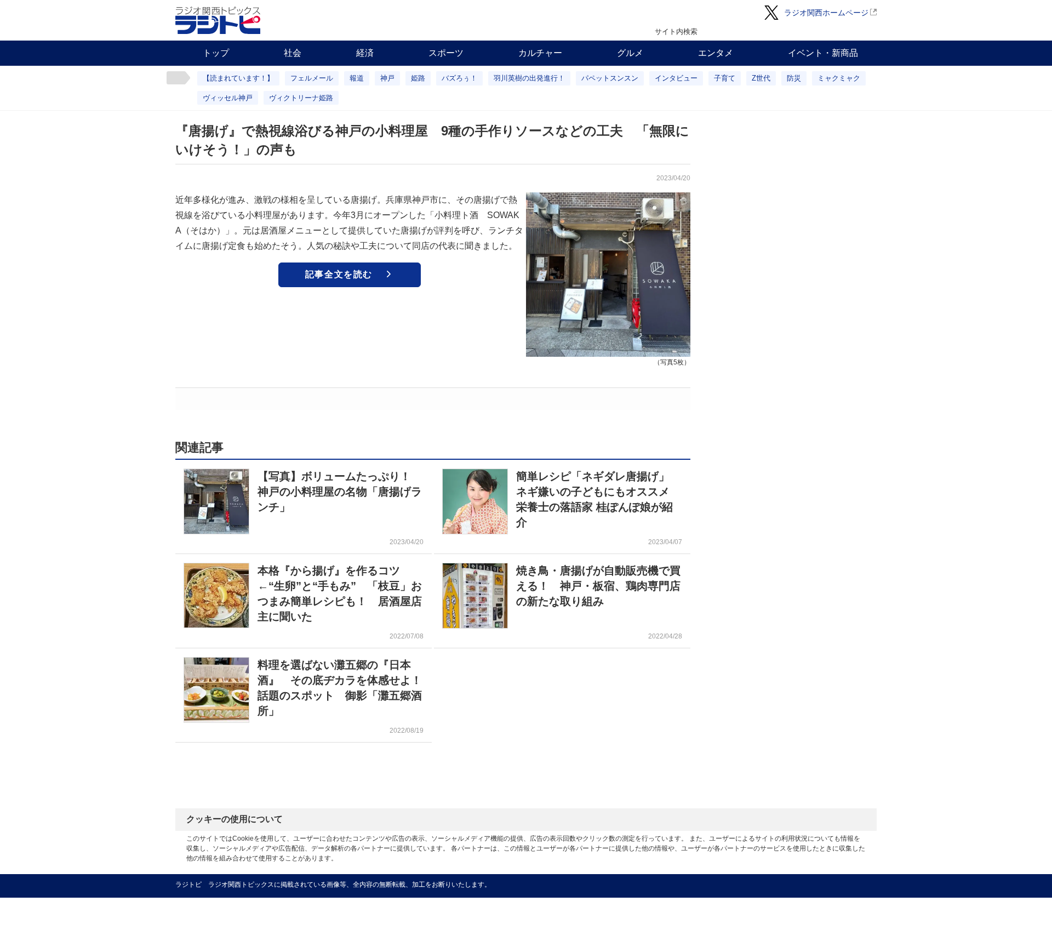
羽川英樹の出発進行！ (529, 78)
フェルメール (311, 78)
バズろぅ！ (459, 78)
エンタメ (715, 53)
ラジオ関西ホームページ (826, 12)
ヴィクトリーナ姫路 (301, 98)
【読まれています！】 (238, 78)
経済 (365, 53)
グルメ (630, 53)
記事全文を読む (339, 274)
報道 (357, 78)
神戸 (387, 78)
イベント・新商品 (823, 53)
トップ (216, 53)
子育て (724, 78)
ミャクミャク (838, 78)
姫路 (418, 78)
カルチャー (540, 53)
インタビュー (676, 78)
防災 (794, 78)
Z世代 (761, 78)
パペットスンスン (609, 78)
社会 (292, 53)
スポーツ (446, 53)
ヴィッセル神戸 (228, 98)
